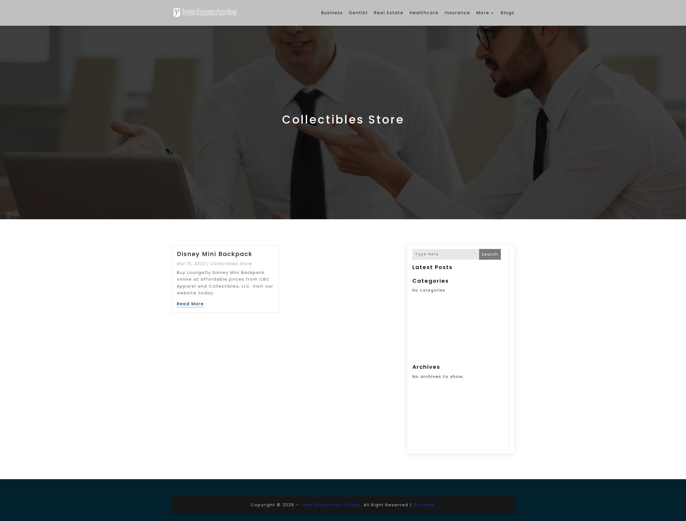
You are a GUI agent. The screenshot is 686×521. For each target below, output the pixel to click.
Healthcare (424, 13)
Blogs (507, 13)
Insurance (457, 13)
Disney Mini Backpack (214, 254)
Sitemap (424, 505)
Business (332, 13)
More (482, 13)
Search (490, 254)
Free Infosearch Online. (331, 505)
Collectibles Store (231, 263)
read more (190, 304)
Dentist (358, 13)
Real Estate (389, 13)
